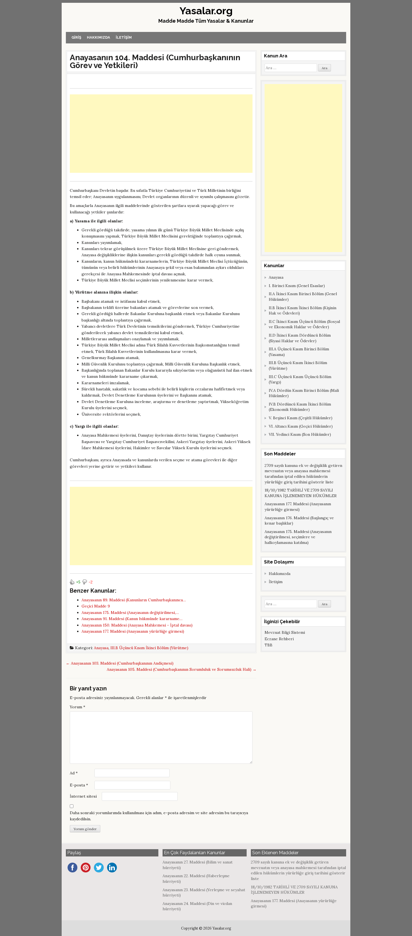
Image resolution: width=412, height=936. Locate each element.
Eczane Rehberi (279, 638)
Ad (74, 773)
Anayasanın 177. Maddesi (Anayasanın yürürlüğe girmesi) (298, 506)
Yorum (77, 706)
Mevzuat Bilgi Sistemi (285, 632)
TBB (268, 645)
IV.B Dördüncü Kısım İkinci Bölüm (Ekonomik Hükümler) (300, 407)
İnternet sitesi (83, 796)
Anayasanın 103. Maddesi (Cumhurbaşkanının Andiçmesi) (119, 663)
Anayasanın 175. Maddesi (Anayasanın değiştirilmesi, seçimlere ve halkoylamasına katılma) (298, 537)
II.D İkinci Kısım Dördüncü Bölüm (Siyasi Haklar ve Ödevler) (300, 338)
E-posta (79, 785)
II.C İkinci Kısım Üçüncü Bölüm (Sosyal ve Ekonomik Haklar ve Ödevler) (304, 324)
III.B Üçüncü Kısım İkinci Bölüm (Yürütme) (149, 647)
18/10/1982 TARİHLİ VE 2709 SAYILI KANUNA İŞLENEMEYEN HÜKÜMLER (301, 493)
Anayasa (101, 647)
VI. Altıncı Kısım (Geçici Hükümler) (301, 426)
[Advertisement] (161, 133)
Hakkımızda (98, 37)
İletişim (124, 37)
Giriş (76, 37)
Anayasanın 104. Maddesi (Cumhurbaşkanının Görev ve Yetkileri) (155, 61)
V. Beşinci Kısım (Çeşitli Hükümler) (300, 417)
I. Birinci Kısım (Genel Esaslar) (297, 285)
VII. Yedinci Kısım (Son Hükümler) (300, 434)
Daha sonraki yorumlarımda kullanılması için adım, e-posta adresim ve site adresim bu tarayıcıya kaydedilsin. (159, 815)
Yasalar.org (206, 11)
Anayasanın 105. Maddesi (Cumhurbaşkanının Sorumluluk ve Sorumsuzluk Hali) (181, 669)
